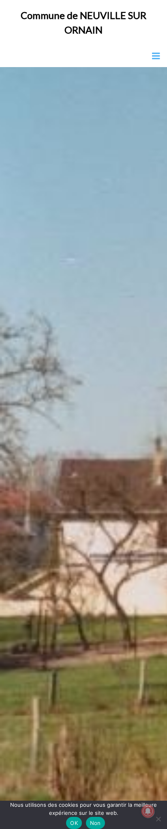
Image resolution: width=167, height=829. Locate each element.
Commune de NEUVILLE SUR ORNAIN (83, 22)
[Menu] (156, 56)
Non (95, 823)
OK (74, 823)
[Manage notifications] (147, 811)
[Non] (158, 818)
